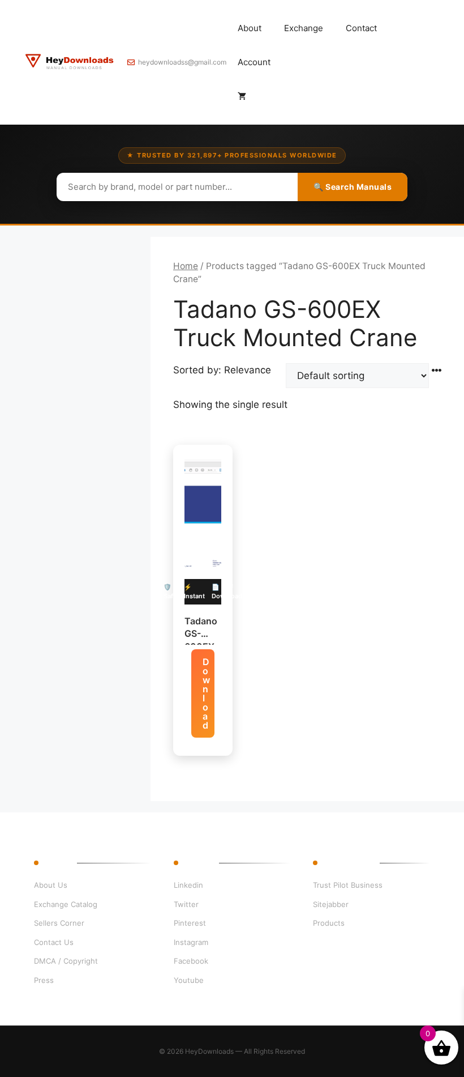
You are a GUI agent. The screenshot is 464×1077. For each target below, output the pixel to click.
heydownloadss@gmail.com (182, 62)
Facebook (191, 960)
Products (329, 922)
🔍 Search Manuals (352, 186)
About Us (50, 884)
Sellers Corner (59, 922)
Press (44, 980)
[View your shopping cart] (241, 96)
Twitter (186, 904)
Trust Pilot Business (348, 884)
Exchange (303, 28)
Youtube (189, 980)
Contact (361, 28)
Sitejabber (331, 904)
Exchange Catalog (65, 904)
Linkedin (188, 884)
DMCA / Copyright (66, 960)
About (249, 28)
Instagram (191, 942)
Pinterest (190, 922)
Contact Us (54, 942)
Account (254, 62)
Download (206, 693)
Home (185, 266)
